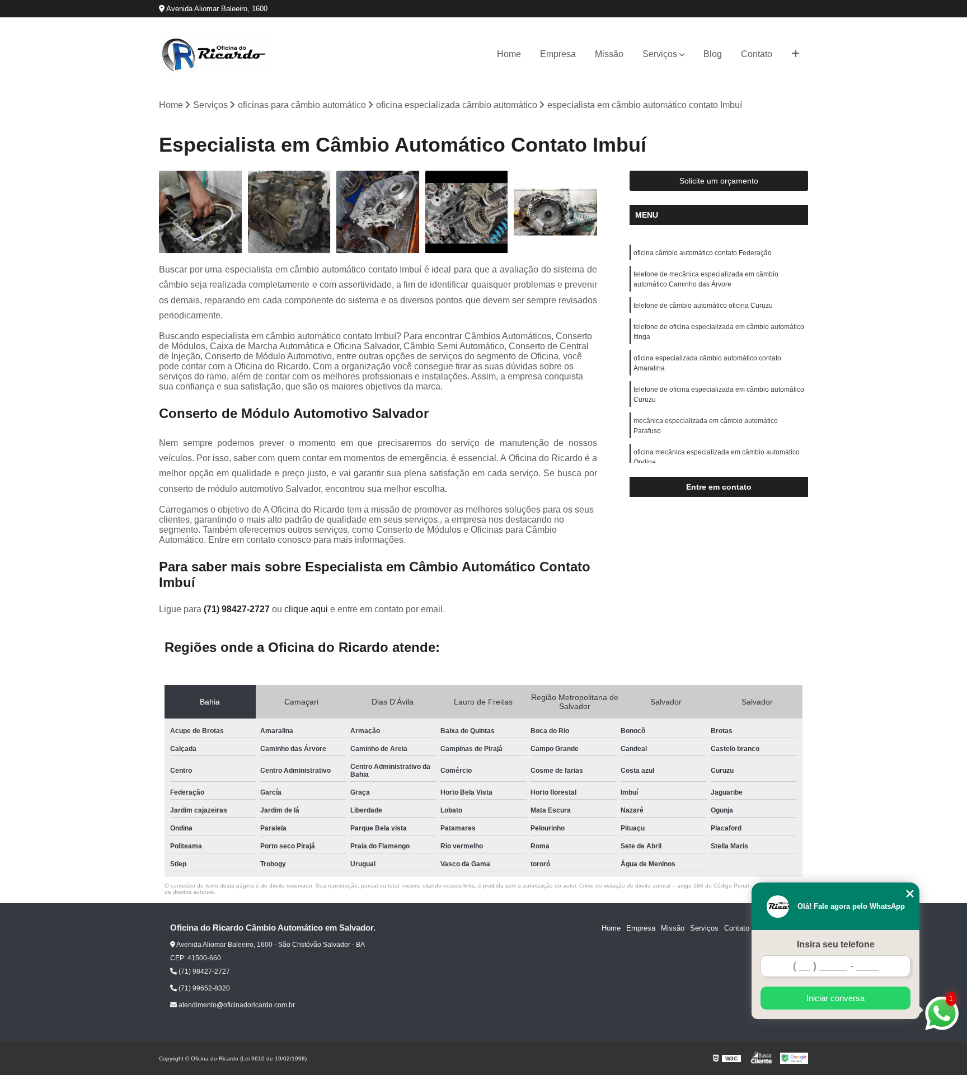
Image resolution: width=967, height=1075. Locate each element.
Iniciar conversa (835, 998)
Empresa (558, 54)
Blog (712, 54)
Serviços (659, 54)
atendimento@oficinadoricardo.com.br (236, 1005)
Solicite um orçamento (718, 180)
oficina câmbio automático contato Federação (702, 253)
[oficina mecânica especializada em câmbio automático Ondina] (467, 212)
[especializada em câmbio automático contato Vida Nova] (378, 212)
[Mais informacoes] (795, 54)
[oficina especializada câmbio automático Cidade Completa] (200, 212)
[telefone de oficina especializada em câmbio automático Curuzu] (555, 212)
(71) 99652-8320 (203, 988)
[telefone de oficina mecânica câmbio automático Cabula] (289, 212)
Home (509, 54)
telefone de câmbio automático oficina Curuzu (703, 305)
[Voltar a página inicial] (215, 54)
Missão (609, 54)
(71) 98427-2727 (238, 609)
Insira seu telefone (836, 944)
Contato (756, 54)
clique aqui (306, 609)
